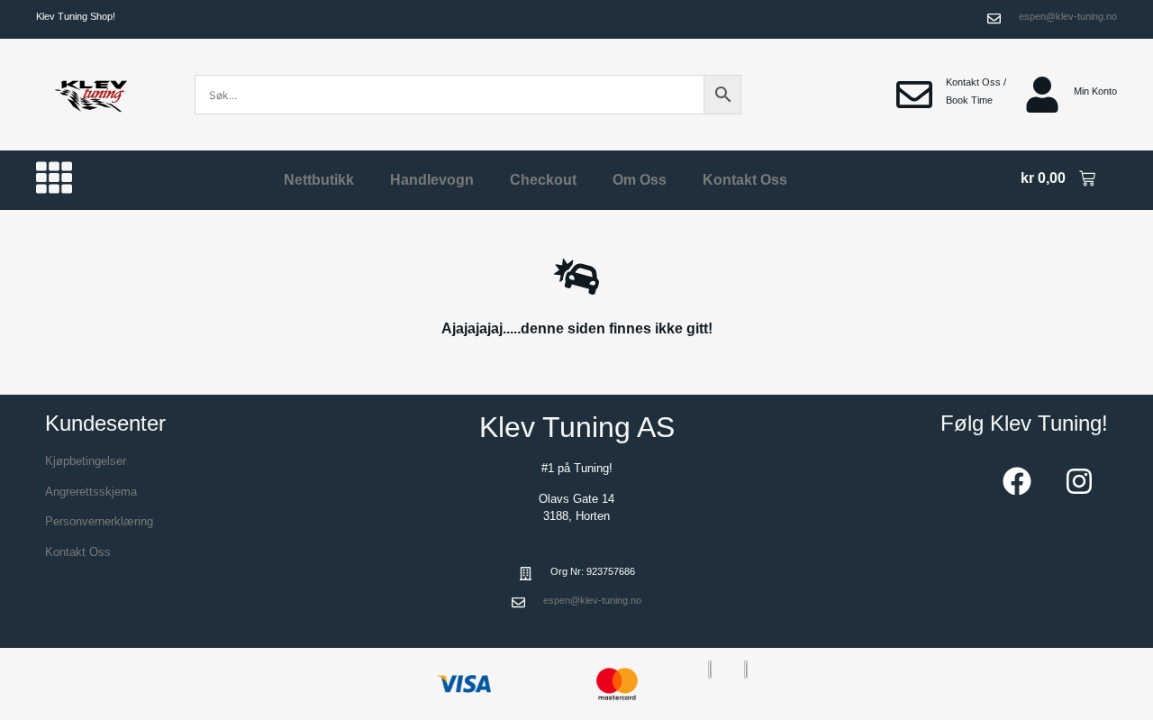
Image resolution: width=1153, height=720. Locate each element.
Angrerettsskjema (91, 491)
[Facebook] (1017, 481)
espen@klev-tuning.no (1068, 16)
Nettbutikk (319, 179)
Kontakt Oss (745, 179)
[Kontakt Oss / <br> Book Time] (914, 95)
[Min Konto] (1042, 95)
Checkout (543, 179)
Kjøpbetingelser (85, 461)
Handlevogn (432, 179)
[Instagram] (1079, 481)
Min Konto (1095, 91)
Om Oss (640, 179)
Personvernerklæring (99, 521)
